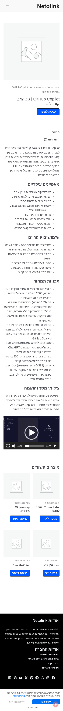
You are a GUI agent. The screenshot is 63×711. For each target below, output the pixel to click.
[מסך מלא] (8, 446)
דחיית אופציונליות (16, 701)
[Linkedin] (10, 677)
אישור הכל (46, 701)
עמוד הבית (53, 87)
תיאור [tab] (55, 132)
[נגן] (55, 446)
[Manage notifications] (55, 704)
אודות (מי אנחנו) (49, 654)
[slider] (34, 446)
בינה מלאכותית (38, 87)
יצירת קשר (53, 663)
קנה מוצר (51, 573)
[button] (31, 433)
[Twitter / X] (26, 677)
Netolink (48, 6)
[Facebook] (53, 677)
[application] (31, 432)
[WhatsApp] (42, 677)
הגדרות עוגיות (32, 707)
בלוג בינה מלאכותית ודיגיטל (43, 658)
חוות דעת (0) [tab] (51, 139)
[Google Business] (15, 677)
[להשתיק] (13, 446)
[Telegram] (37, 677)
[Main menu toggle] (7, 6)
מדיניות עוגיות (19, 695)
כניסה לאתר (48, 111)
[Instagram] (48, 677)
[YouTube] (20, 677)
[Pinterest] (31, 677)
